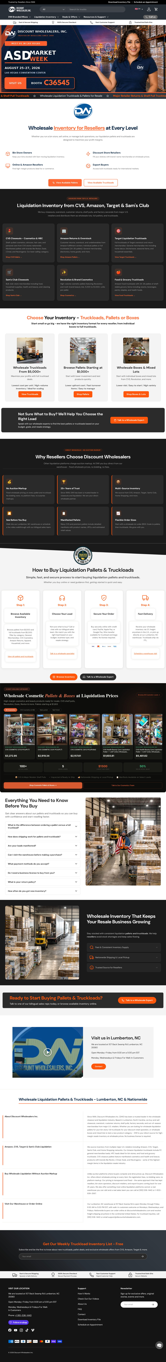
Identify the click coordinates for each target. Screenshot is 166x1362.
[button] (138, 8)
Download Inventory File (119, 2)
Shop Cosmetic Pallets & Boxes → (43, 785)
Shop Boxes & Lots (136, 394)
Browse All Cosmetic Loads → (149, 695)
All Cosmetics (10, 710)
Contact (98, 1066)
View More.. (39, 2)
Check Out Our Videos (88, 1298)
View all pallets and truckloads (20, 656)
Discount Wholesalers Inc (23, 1353)
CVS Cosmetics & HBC (27, 710)
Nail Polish (56, 710)
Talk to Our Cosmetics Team (123, 785)
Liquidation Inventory (45, 17)
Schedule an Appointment (146, 2)
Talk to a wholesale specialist (62, 653)
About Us (82, 1304)
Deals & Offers (69, 17)
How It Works (84, 1293)
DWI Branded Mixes (18, 17)
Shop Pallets (83, 394)
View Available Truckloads (101, 182)
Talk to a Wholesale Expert (130, 420)
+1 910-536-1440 (23, 1315)
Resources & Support (95, 17)
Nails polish (44, 710)
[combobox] (82, 9)
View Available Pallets (67, 182)
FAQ (80, 1309)
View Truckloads (30, 394)
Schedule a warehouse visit (145, 653)
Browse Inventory (66, 677)
